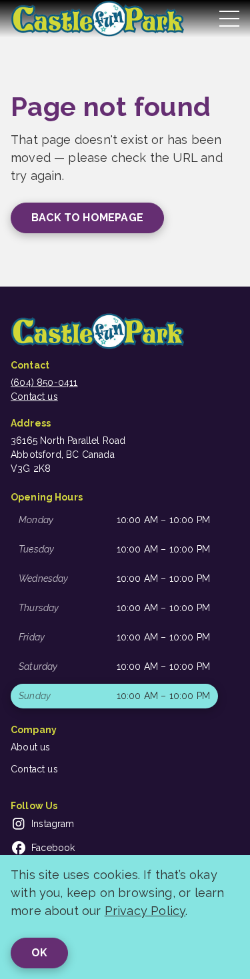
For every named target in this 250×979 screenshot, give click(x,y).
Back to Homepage (87, 217)
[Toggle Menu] (229, 19)
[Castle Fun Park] (97, 19)
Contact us (34, 396)
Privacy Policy (145, 911)
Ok (39, 952)
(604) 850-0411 (44, 382)
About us (30, 747)
